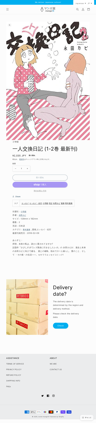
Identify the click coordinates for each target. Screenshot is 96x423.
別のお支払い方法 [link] (40, 191)
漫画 (62, 203)
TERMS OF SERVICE (15, 364)
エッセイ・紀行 (35, 203)
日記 (50, 203)
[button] (7, 9)
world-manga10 (43, 416)
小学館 (45, 203)
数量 (14, 164)
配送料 (21, 159)
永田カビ (56, 203)
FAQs (8, 386)
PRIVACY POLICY (13, 369)
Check (61, 325)
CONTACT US (56, 369)
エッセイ (25, 203)
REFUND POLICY (13, 375)
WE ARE (53, 364)
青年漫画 (68, 203)
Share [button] (17, 196)
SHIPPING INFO (13, 381)
